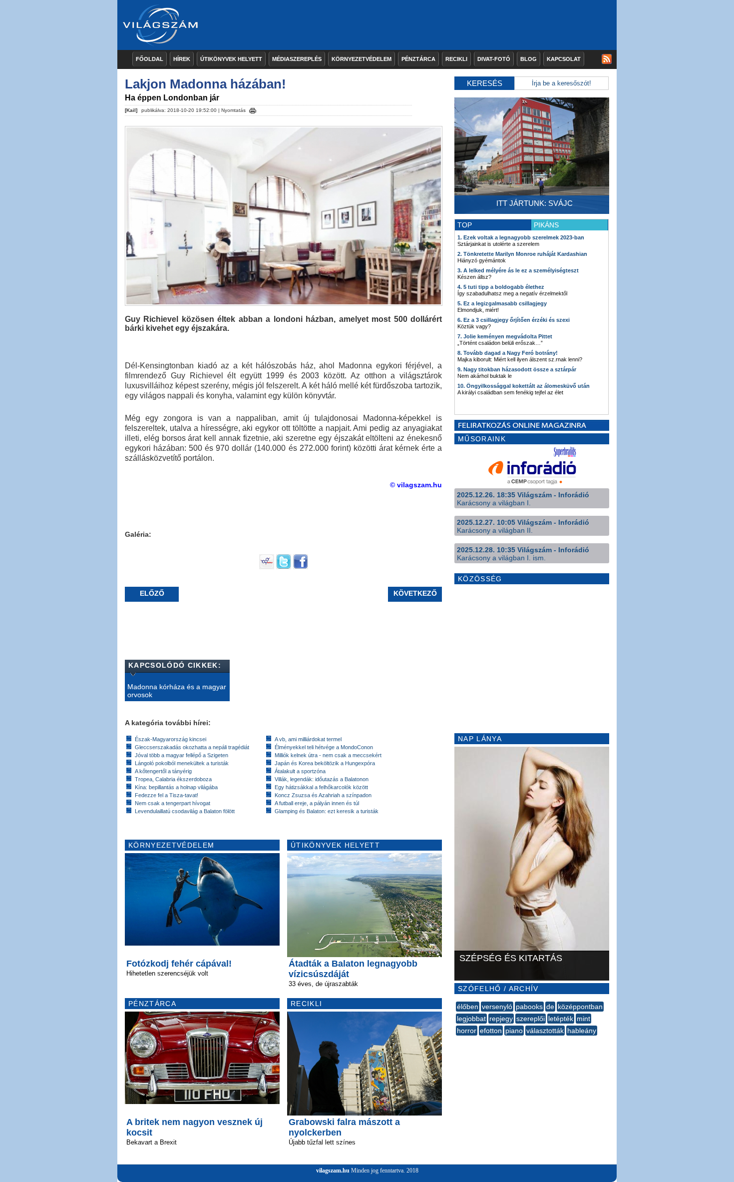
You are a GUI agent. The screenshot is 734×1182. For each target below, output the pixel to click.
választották (545, 1031)
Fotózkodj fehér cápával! (179, 964)
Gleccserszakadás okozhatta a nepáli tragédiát (192, 747)
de (550, 1007)
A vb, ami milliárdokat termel (308, 739)
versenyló (497, 1007)
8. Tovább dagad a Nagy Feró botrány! (507, 353)
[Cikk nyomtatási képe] (252, 109)
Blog (528, 59)
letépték (560, 1019)
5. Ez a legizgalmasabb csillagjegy (502, 303)
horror (466, 1031)
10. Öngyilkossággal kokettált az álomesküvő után (523, 386)
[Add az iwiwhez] (266, 567)
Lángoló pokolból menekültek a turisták (182, 763)
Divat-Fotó (493, 59)
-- (456, 1042)
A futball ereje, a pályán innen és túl (317, 803)
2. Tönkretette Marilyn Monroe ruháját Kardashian (522, 254)
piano (514, 1031)
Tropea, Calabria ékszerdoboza (173, 779)
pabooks (529, 1007)
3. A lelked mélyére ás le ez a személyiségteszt (518, 270)
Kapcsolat (564, 59)
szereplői (530, 1019)
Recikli (456, 59)
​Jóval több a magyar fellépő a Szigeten (181, 755)
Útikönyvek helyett (231, 59)
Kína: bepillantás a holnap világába (176, 787)
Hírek (181, 59)
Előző (152, 593)
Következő (415, 593)
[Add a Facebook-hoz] (300, 567)
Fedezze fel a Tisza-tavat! (166, 795)
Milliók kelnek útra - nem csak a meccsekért (328, 755)
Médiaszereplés (297, 59)
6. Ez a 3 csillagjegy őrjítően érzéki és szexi (513, 320)
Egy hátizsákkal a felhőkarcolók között (321, 787)
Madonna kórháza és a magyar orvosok (176, 691)
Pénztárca (418, 59)
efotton (491, 1031)
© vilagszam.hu (416, 485)
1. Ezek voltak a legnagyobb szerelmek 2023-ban (520, 237)
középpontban (580, 1007)
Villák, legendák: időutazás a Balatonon (321, 779)
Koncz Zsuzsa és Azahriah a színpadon (323, 795)
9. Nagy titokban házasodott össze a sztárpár (516, 369)
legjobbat (471, 1019)
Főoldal (149, 59)
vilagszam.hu (333, 1170)
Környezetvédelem (361, 59)
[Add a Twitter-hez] (283, 567)
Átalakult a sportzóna (300, 771)
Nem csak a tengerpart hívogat (172, 803)
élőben (467, 1007)
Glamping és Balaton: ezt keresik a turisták (326, 811)
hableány (581, 1031)
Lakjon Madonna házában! (205, 83)
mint (583, 1019)
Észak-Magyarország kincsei (170, 739)
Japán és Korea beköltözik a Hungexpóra (325, 763)
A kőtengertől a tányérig (163, 771)
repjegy (501, 1019)
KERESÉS (484, 83)
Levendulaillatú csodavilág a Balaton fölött (185, 811)
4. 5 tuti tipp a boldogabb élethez (500, 287)
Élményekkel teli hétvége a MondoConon (324, 747)
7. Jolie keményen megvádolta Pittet (504, 336)
